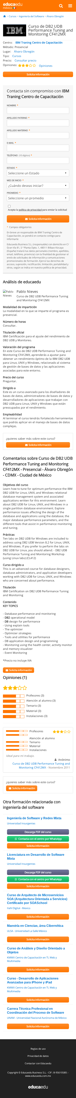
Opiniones (45, 66)
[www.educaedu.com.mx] (38, 1086)
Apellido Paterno (17, 117)
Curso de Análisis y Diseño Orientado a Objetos (36, 950)
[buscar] (61, 6)
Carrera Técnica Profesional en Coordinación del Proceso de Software (35, 1010)
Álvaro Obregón (55, 16)
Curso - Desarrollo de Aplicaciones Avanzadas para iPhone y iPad (32, 980)
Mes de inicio (14, 180)
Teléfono (18, 155)
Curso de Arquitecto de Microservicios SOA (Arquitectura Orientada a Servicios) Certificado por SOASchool (37, 899)
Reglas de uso (38, 1048)
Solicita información (39, 219)
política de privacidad (30, 209)
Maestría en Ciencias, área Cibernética (35, 925)
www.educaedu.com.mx (38, 1076)
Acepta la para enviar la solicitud (37, 209)
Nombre (11, 105)
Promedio (12, 192)
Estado (11, 167)
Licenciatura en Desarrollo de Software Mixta (35, 856)
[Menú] (70, 6)
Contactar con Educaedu (38, 1063)
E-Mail (10, 142)
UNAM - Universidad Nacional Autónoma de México (37, 1018)
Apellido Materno (17, 130)
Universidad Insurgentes (21, 823)
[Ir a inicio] (4, 16)
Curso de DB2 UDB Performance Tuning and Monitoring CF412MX (41, 765)
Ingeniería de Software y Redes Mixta (34, 818)
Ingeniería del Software (31, 16)
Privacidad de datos (38, 1056)
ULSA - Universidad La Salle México (27, 931)
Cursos (12, 16)
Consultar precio (25, 60)
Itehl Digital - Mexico (18, 908)
